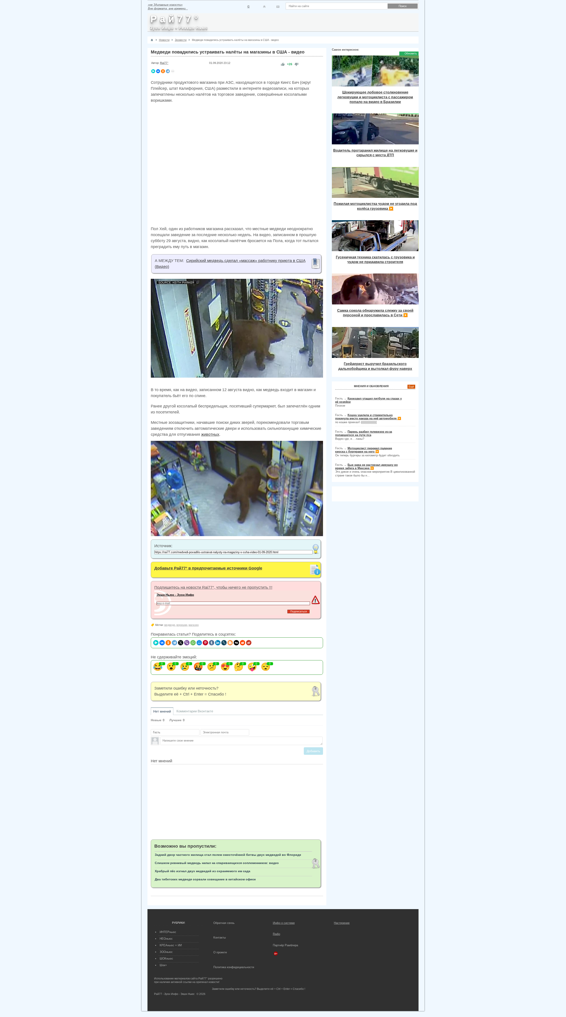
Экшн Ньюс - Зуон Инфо (175, 594)
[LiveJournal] (224, 642)
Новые (156, 720)
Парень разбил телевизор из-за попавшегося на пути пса (363, 433)
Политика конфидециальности (233, 967)
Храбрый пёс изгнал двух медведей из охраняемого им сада (202, 871)
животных (210, 434)
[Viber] (186, 642)
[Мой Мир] (199, 642)
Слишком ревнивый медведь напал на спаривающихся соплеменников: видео (217, 863)
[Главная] (152, 40)
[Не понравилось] (296, 64)
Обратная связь (224, 923)
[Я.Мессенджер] (153, 71)
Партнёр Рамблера (285, 945)
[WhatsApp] (193, 642)
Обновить (411, 53)
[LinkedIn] (217, 642)
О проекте (220, 952)
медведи (169, 625)
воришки (181, 625)
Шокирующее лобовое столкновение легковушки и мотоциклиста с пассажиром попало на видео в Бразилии (375, 97)
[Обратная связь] (278, 7)
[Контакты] (264, 7)
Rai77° (164, 63)
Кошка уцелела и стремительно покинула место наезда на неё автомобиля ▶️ (368, 416)
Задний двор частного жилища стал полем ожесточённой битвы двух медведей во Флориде (228, 854)
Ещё (411, 386)
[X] (180, 642)
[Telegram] (168, 71)
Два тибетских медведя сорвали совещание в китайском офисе (205, 879)
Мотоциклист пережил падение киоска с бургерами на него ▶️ (363, 450)
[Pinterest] (205, 642)
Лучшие (175, 720)
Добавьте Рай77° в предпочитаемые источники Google (208, 568)
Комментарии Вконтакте (194, 711)
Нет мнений (162, 711)
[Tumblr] (211, 642)
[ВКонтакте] (158, 71)
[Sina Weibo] (248, 642)
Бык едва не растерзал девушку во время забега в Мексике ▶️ (366, 466)
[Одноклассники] (163, 71)
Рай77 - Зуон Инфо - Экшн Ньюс (174, 994)
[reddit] (242, 642)
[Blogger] (230, 642)
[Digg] (236, 642)
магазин (194, 625)
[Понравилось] (283, 64)
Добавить (313, 751)
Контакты (219, 937)
